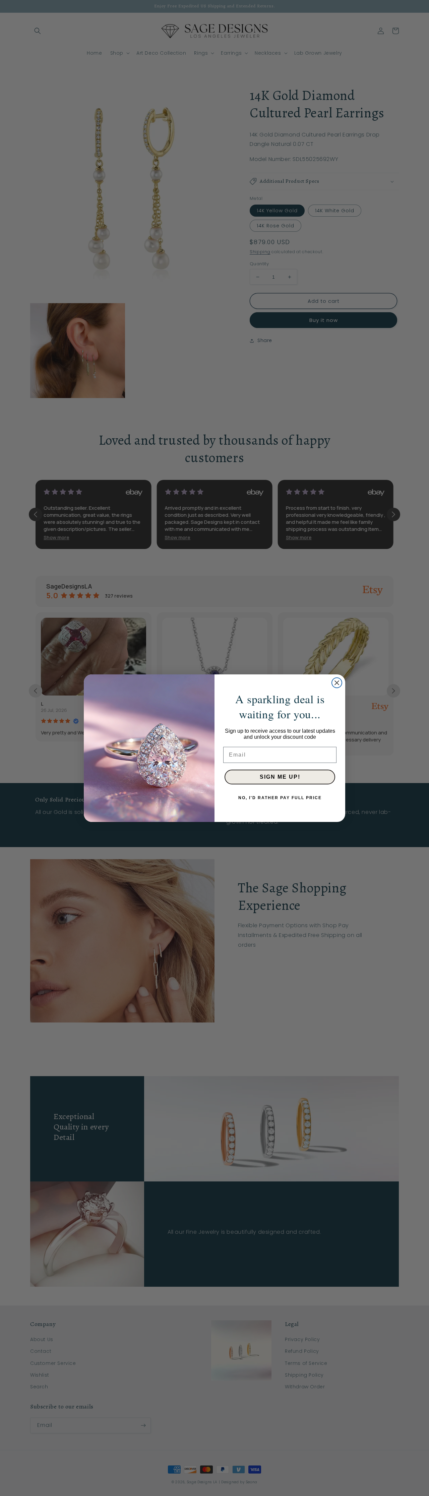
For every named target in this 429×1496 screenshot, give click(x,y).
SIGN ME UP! (280, 777)
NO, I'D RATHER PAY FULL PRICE (280, 797)
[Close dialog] (337, 683)
